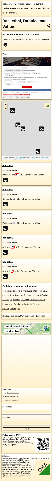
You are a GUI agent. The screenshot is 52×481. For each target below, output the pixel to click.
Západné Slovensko (34, 4)
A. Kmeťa (8, 247)
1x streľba (28, 304)
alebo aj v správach (12, 400)
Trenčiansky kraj (9, 8)
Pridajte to (11, 475)
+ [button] (6, 104)
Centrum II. (8, 199)
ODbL (21, 460)
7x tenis (41, 291)
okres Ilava (23, 8)
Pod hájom (8, 223)
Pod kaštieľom (10, 175)
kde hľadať (7, 407)
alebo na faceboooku (12, 396)
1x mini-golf (15, 309)
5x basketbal (15, 295)
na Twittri (22, 439)
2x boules (25, 300)
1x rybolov (18, 304)
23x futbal (33, 291)
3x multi (5, 300)
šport (4, 13)
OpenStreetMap (19, 157)
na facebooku (19, 437)
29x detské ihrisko (20, 291)
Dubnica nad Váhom (39, 8)
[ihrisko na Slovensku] (6, 180)
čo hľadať (6, 418)
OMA (10, 4)
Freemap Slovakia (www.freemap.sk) (16, 463)
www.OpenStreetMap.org (31, 458)
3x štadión (44, 295)
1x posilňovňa (36, 300)
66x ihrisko (7, 291)
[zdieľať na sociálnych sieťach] (48, 26)
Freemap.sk (31, 157)
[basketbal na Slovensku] (6, 44)
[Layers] (47, 105)
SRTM (19, 473)
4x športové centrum (30, 295)
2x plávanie (15, 300)
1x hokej (37, 304)
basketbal (13, 13)
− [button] (6, 108)
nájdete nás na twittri (12, 393)
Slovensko (19, 4)
